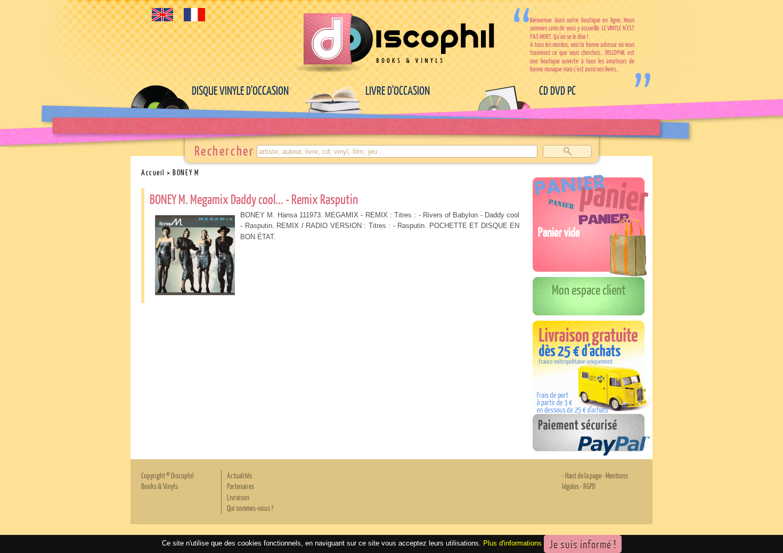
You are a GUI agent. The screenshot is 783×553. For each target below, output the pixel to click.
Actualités (239, 475)
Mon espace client (589, 289)
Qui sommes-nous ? (250, 508)
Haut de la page (583, 475)
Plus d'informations (512, 543)
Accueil (153, 172)
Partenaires (240, 486)
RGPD (589, 486)
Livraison (238, 497)
